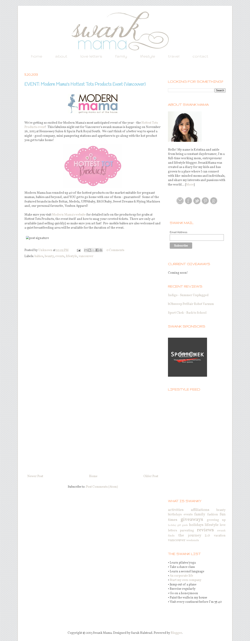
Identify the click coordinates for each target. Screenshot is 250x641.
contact (200, 56)
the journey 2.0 (194, 535)
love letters (91, 56)
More (190, 185)
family (121, 56)
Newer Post (35, 476)
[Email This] (86, 250)
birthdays (175, 514)
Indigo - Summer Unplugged (188, 295)
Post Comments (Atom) (102, 487)
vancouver (86, 256)
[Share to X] (93, 250)
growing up (216, 520)
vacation (220, 536)
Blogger (176, 633)
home (36, 56)
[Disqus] (92, 314)
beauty (49, 256)
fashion (212, 514)
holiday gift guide (178, 525)
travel (173, 56)
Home (93, 476)
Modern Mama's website (69, 215)
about (61, 56)
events (59, 256)
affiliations (200, 509)
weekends (192, 540)
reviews (205, 530)
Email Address (178, 232)
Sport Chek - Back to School (187, 313)
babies (39, 256)
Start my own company (185, 580)
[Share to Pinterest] (101, 250)
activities (176, 509)
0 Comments (115, 250)
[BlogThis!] (90, 250)
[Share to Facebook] (97, 250)
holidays (196, 524)
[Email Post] (78, 250)
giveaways (192, 519)
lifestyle (147, 56)
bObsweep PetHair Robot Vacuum (191, 304)
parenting (187, 530)
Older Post (150, 476)
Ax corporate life (181, 576)
